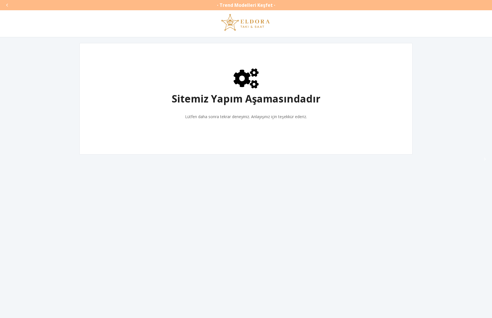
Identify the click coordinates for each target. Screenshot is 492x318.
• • (246, 5)
